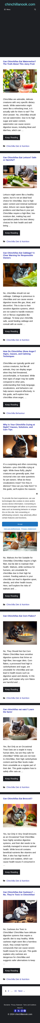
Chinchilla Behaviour (15, 413)
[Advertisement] (20, 34)
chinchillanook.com (20, 4)
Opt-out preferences (12, 529)
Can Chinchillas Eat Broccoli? (17, 798)
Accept (20, 524)
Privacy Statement (28, 529)
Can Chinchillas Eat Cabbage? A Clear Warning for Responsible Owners (18, 255)
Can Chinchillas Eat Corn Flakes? (19, 616)
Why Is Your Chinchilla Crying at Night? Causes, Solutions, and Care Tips (19, 427)
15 (15, 991)
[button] (37, 494)
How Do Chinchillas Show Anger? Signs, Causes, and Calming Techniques (19, 353)
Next (21, 991)
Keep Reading (11, 137)
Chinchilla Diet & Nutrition (17, 146)
